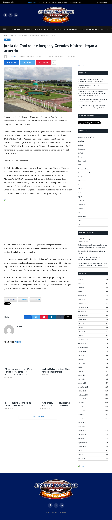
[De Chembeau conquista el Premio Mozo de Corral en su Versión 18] (56, 391)
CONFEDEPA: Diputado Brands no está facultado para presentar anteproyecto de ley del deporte (92, 93)
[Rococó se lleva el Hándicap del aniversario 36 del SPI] (20, 391)
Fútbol (37, 29)
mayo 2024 (81, 363)
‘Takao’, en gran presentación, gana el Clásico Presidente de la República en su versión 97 (20, 372)
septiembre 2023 (83, 395)
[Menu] (4, 29)
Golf (79, 193)
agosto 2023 (82, 399)
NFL (79, 213)
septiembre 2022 (83, 443)
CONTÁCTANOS (102, 2)
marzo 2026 (81, 292)
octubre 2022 (82, 439)
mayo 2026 (81, 284)
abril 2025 (81, 335)
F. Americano (72, 29)
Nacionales (81, 205)
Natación (80, 209)
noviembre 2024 (83, 339)
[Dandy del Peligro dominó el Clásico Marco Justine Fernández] (56, 357)
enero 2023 (81, 427)
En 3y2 (103, 29)
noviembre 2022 (83, 435)
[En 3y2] (81, 66)
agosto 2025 (82, 319)
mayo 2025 (81, 331)
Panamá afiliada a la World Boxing (89, 85)
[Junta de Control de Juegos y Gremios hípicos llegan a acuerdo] (38, 89)
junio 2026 (81, 280)
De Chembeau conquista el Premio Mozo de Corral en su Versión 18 (55, 404)
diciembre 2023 (82, 383)
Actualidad (15, 29)
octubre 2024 (82, 343)
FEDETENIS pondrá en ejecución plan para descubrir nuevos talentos (91, 107)
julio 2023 (81, 403)
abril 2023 (81, 415)
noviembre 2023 (83, 387)
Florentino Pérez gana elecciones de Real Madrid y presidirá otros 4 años (91, 258)
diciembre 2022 (82, 431)
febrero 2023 (82, 423)
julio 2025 (81, 323)
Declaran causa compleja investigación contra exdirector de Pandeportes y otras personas (92, 246)
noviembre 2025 (83, 308)
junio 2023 (81, 407)
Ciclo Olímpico (82, 161)
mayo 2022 (81, 458)
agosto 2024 (82, 351)
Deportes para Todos (84, 173)
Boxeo (61, 29)
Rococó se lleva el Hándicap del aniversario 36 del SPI (18, 404)
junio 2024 (81, 359)
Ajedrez (80, 145)
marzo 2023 (81, 419)
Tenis (79, 225)
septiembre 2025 (83, 315)
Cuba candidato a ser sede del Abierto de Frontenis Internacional (90, 80)
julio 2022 (81, 451)
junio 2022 (81, 454)
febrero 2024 (82, 375)
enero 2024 (81, 379)
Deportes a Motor (89, 29)
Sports (80, 220)
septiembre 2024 (83, 347)
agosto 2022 (82, 447)
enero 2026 (81, 300)
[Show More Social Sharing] (53, 62)
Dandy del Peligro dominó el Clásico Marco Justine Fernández (56, 370)
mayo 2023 (81, 411)
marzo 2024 (81, 371)
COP (79, 165)
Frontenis (81, 185)
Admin (13, 56)
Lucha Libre (81, 201)
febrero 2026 (82, 296)
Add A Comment (38, 417)
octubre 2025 (82, 311)
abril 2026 (81, 288)
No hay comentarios (56, 56)
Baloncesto (49, 29)
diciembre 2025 (82, 304)
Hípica (7, 40)
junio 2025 (81, 327)
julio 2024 (81, 355)
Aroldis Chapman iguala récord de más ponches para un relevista (61, 2)
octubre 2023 (82, 391)
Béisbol (27, 29)
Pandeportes (82, 217)
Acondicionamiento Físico (86, 137)
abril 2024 (81, 367)
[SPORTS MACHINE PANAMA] (56, 15)
